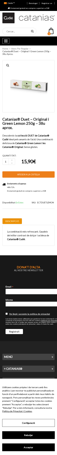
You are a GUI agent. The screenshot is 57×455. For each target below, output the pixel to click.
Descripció (12, 221)
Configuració (28, 423)
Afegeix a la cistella (28, 174)
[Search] (32, 31)
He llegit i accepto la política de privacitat (29, 314)
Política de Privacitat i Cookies (17, 411)
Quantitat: (9, 155)
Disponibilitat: (8, 202)
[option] (28, 86)
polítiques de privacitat (49, 320)
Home (5, 48)
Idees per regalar (19, 48)
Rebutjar (28, 435)
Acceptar (28, 447)
